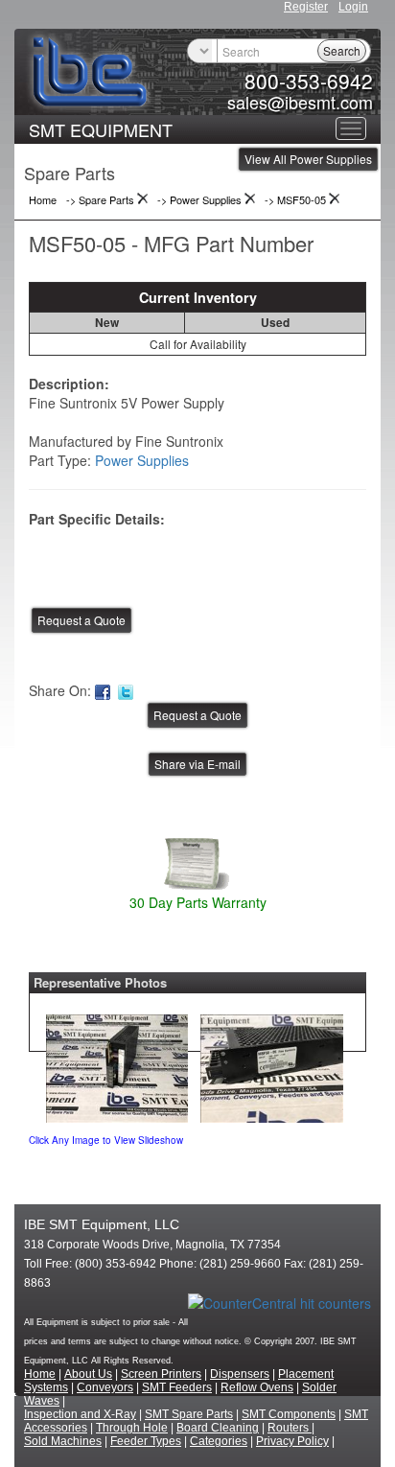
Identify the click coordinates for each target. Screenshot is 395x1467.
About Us (88, 1374)
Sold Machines (63, 1441)
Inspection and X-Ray (80, 1414)
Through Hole (132, 1427)
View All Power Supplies (308, 159)
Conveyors (105, 1387)
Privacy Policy (292, 1441)
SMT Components (289, 1414)
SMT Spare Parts (189, 1414)
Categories (218, 1441)
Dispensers (239, 1374)
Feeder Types (145, 1441)
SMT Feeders (177, 1387)
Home (40, 1374)
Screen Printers (161, 1374)
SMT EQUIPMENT (101, 129)
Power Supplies (142, 460)
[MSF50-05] (117, 1063)
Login (353, 6)
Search (341, 50)
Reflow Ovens (257, 1387)
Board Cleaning (217, 1427)
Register (306, 6)
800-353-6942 (308, 80)
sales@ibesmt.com (300, 101)
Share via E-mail (197, 764)
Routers (289, 1427)
